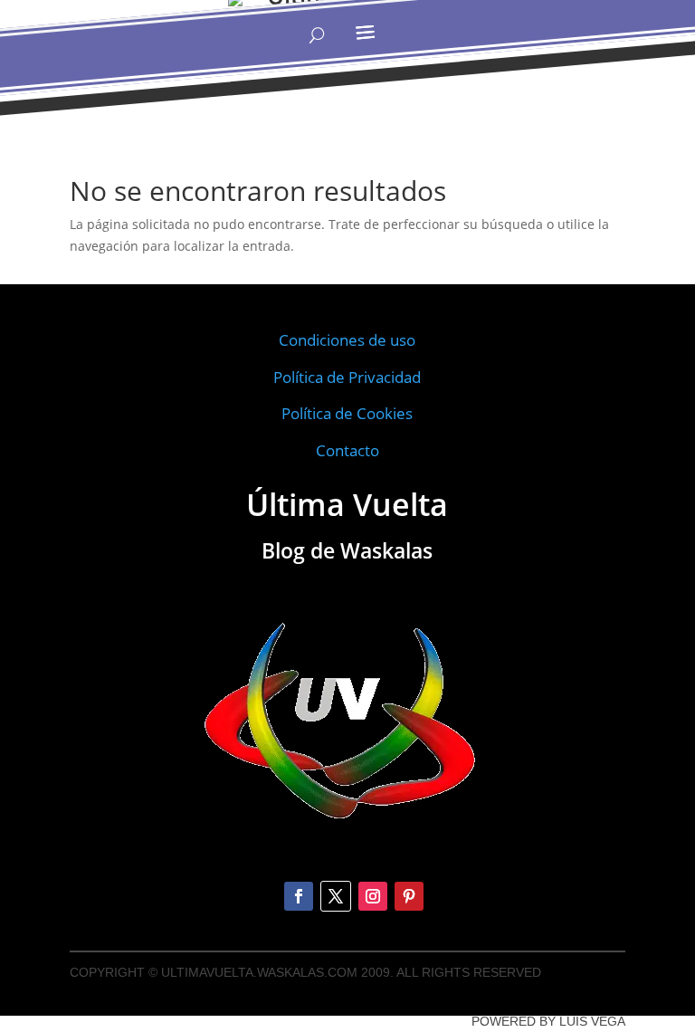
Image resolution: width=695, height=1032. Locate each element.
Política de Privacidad (347, 377)
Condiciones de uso (347, 340)
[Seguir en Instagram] (372, 896)
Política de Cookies (347, 413)
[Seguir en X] (335, 896)
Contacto (347, 450)
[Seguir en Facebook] (298, 896)
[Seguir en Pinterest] (409, 896)
